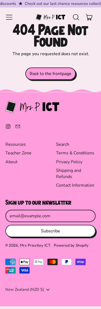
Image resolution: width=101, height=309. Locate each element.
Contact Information (75, 185)
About (11, 162)
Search (62, 144)
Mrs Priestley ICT (35, 245)
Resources (15, 144)
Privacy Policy (69, 162)
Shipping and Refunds (68, 173)
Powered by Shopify (71, 245)
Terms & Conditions (75, 153)
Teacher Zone (18, 153)
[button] (75, 17)
